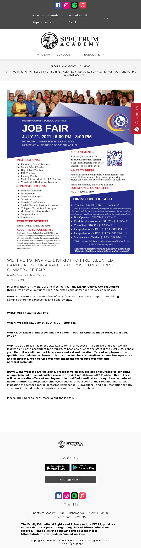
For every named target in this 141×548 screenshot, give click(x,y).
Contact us (136, 115)
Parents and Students (47, 15)
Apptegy (78, 543)
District (73, 22)
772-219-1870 (80, 517)
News (86, 66)
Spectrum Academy (63, 66)
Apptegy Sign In (70, 479)
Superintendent (43, 22)
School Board (77, 15)
